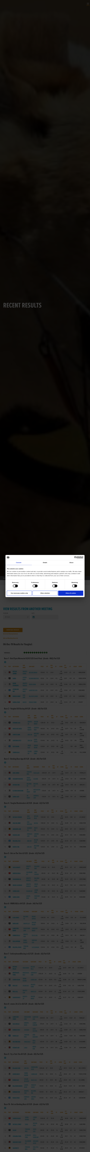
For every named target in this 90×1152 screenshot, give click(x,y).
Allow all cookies (71, 593)
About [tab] (71, 562)
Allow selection (45, 593)
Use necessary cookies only (19, 593)
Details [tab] (45, 562)
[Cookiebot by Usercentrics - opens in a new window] (75, 557)
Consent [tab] (18, 562)
